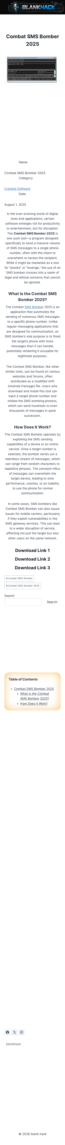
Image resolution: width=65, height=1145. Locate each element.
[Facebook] (7, 1032)
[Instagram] (21, 1032)
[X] (14, 1032)
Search (9, 596)
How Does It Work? (34, 703)
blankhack (13, 1044)
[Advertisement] (32, 121)
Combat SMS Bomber (19, 578)
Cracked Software (17, 189)
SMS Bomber (34, 307)
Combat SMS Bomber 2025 (22, 585)
